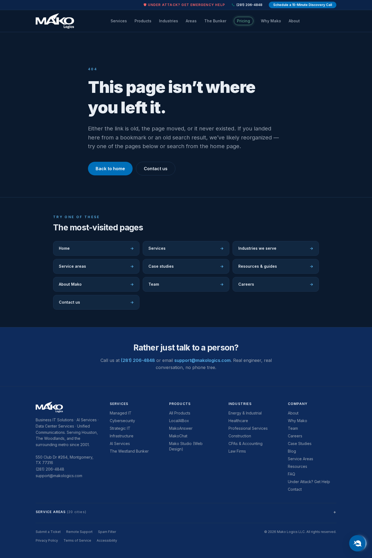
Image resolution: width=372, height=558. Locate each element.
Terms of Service (77, 540)
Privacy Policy (47, 540)
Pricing (243, 21)
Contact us (155, 168)
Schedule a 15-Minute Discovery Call (302, 5)
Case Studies (300, 443)
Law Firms (237, 451)
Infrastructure (121, 436)
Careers (275, 284)
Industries (168, 21)
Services (119, 21)
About (294, 21)
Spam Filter (107, 532)
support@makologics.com (202, 360)
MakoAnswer (181, 428)
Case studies (185, 266)
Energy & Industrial (245, 413)
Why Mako (271, 21)
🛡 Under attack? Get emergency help (184, 5)
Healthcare (238, 420)
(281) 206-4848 (249, 5)
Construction (239, 436)
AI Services (120, 443)
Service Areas (300, 458)
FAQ (291, 474)
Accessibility (107, 540)
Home (96, 248)
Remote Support (79, 532)
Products (143, 21)
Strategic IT (120, 428)
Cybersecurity (122, 420)
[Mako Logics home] (55, 21)
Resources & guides (275, 266)
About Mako (96, 284)
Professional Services (248, 428)
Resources (297, 466)
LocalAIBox (179, 420)
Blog (292, 451)
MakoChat (178, 436)
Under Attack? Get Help (309, 481)
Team (185, 284)
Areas (191, 21)
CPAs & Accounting (245, 443)
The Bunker (215, 21)
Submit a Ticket (48, 532)
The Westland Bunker (129, 451)
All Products (179, 413)
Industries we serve (275, 248)
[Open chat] (357, 543)
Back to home (110, 168)
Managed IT (121, 413)
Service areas (96, 266)
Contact (295, 489)
